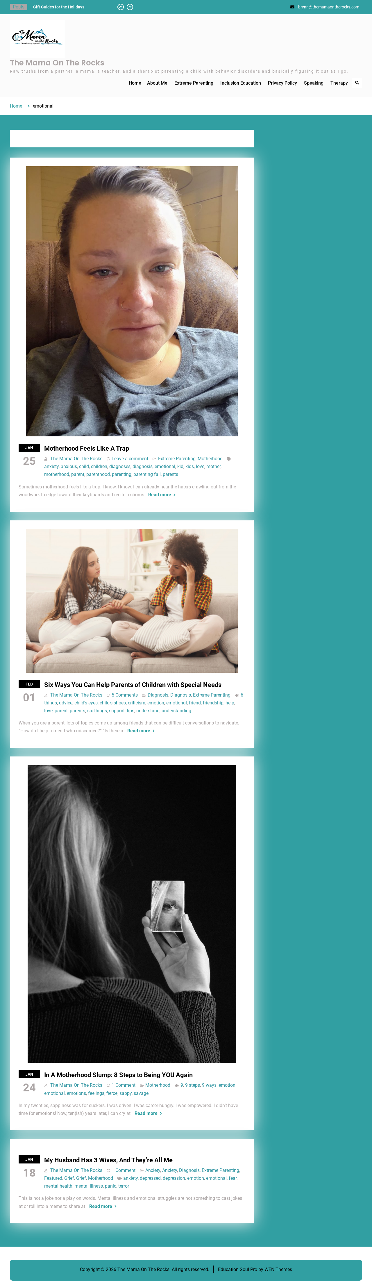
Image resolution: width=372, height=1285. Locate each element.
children (99, 466)
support (117, 710)
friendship (213, 703)
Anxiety (152, 1170)
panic (110, 1186)
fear (233, 1178)
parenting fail (147, 474)
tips (130, 710)
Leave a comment (130, 458)
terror (123, 1186)
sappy (125, 1093)
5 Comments (125, 695)
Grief (69, 1178)
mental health (58, 1186)
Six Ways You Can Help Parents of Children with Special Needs (132, 684)
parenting (121, 474)
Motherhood (210, 458)
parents (170, 474)
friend (195, 703)
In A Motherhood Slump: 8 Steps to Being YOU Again (118, 1075)
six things (97, 710)
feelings (96, 1093)
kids (189, 466)
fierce (111, 1093)
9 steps (192, 1085)
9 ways (209, 1085)
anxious (69, 466)
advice (65, 703)
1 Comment (123, 1085)
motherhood (56, 474)
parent (77, 474)
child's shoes (113, 703)
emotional (165, 466)
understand (148, 710)
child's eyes (86, 703)
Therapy (339, 83)
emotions (76, 1093)
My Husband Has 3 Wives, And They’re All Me (108, 1160)
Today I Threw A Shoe (53, 7)
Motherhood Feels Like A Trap (86, 448)
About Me (157, 83)
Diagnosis (158, 695)
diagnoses (119, 466)
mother (213, 466)
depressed (150, 1178)
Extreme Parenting (193, 83)
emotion (155, 703)
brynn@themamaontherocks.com (328, 7)
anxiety (51, 466)
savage (141, 1093)
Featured (53, 1178)
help (230, 703)
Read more (159, 494)
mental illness (88, 1186)
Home (135, 83)
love (200, 466)
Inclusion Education (240, 83)
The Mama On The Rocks (57, 63)
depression (174, 1178)
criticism (136, 703)
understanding (176, 710)
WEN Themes (278, 1269)
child (84, 466)
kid (180, 466)
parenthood (98, 474)
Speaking (313, 83)
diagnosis (143, 466)
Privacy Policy (282, 83)
